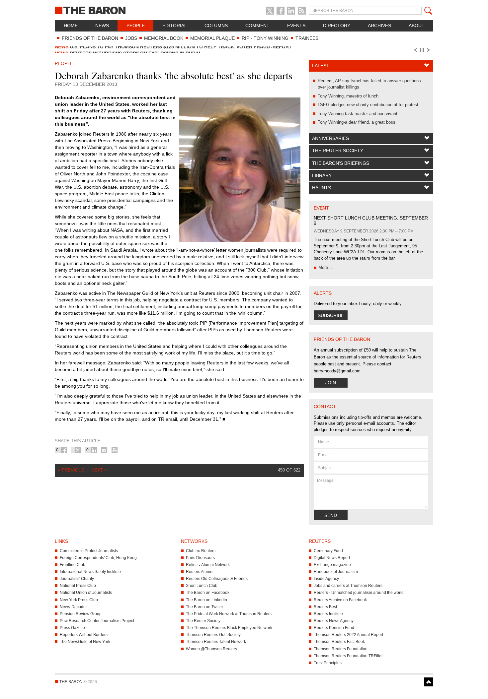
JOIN (330, 382)
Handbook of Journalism (336, 571)
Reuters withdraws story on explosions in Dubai (127, 49)
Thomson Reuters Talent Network (216, 641)
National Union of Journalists (86, 592)
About (417, 25)
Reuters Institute (328, 613)
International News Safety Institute (90, 571)
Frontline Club (72, 564)
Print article (115, 450)
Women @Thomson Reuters (211, 649)
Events (296, 25)
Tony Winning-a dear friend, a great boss (356, 122)
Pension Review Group (81, 613)
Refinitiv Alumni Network (208, 564)
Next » (99, 470)
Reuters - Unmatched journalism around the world (359, 592)
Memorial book (163, 38)
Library (322, 175)
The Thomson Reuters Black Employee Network (229, 627)
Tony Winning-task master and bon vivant (357, 113)
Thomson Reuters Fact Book (339, 641)
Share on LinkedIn (94, 450)
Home (71, 25)
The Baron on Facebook (207, 592)
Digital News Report (332, 557)
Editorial (174, 25)
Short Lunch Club (201, 585)
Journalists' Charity (77, 578)
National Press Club (78, 585)
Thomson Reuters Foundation (340, 649)
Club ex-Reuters (200, 550)
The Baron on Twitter (204, 606)
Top (428, 681)
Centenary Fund (328, 550)
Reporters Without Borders (84, 634)
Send (330, 515)
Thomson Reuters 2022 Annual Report (348, 634)
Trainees (306, 38)
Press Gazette (72, 627)
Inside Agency (326, 578)
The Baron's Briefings (340, 163)
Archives (379, 25)
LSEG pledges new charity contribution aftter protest (368, 104)
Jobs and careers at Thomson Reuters (348, 585)
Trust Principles (328, 663)
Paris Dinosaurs (200, 557)
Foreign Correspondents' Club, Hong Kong (98, 557)
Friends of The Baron (90, 38)
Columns (216, 25)
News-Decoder (73, 606)
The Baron (114, 10)
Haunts (321, 187)
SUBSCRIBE (331, 315)
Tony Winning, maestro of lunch (348, 96)
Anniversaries (330, 138)
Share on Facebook (64, 450)
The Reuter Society (337, 150)
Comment (257, 25)
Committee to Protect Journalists (89, 550)
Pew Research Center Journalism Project (97, 620)
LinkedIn (291, 11)
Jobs (131, 38)
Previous (415, 50)
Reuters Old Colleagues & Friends (217, 578)
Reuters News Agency (334, 620)
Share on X (78, 450)
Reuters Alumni (199, 571)
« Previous (71, 470)
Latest (320, 65)
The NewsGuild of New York (85, 641)
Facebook (281, 11)
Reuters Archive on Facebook (340, 600)
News (102, 25)
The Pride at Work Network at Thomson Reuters (229, 613)
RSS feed (302, 11)
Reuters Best (325, 606)
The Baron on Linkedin (206, 600)
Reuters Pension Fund (334, 627)
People (135, 25)
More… (325, 267)
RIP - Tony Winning (265, 38)
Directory (336, 25)
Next (429, 50)
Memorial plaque (212, 38)
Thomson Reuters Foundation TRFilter (348, 656)
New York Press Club (79, 600)
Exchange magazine (332, 564)
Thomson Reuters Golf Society (213, 634)
